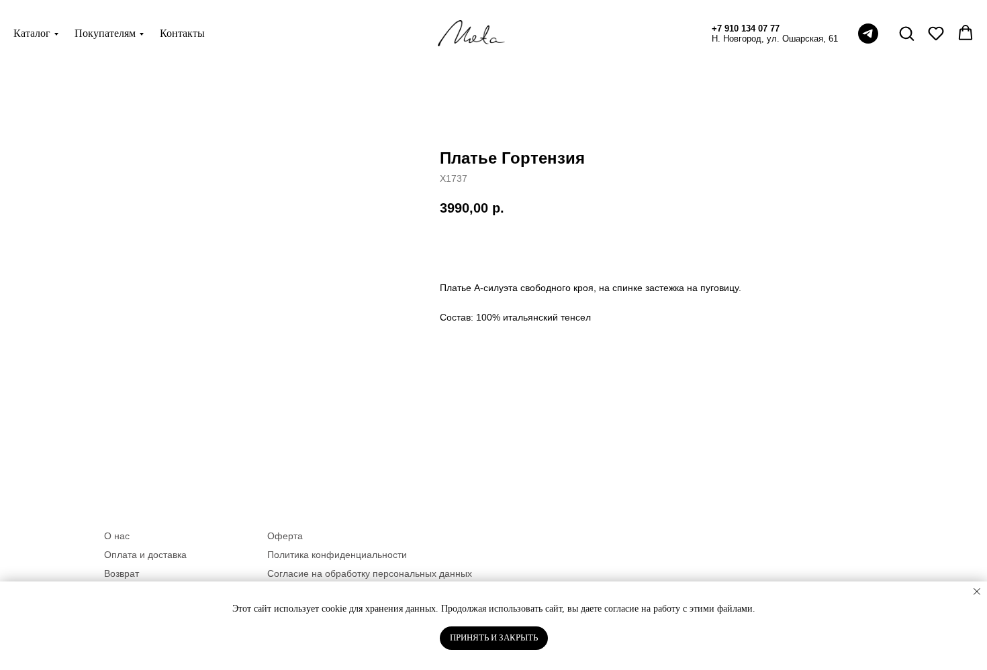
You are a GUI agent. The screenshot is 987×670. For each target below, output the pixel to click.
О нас (117, 536)
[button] (906, 33)
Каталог (31, 33)
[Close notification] (977, 591)
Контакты (182, 33)
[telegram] (868, 33)
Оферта (285, 536)
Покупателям (105, 33)
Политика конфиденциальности (337, 554)
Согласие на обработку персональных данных (369, 573)
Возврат (121, 573)
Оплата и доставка (145, 554)
